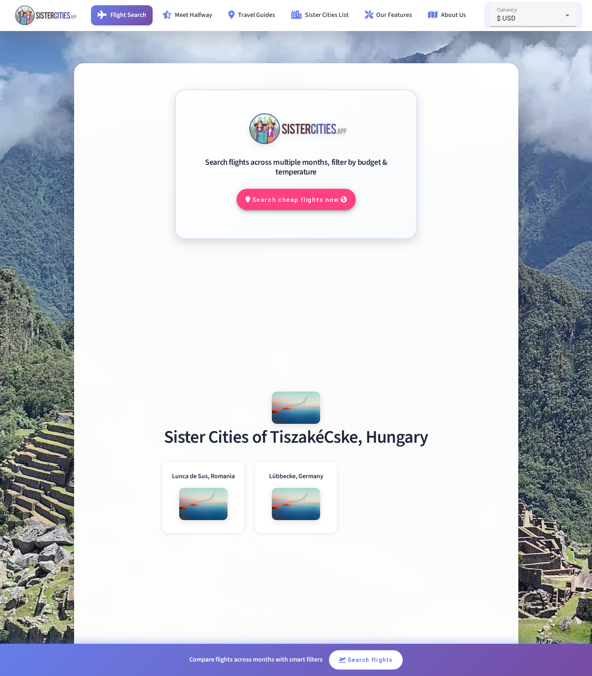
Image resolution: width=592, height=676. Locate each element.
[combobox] (533, 18)
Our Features (394, 14)
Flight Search (128, 14)
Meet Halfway (193, 14)
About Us (453, 14)
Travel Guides (256, 14)
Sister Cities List (327, 14)
